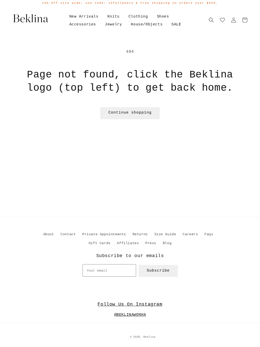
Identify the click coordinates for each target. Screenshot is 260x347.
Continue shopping (130, 113)
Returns (140, 234)
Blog (167, 243)
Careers (190, 234)
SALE (176, 24)
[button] (211, 20)
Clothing (138, 16)
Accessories (82, 24)
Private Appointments (104, 234)
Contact (68, 234)
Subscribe (158, 271)
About (48, 234)
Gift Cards (99, 243)
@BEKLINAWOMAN (130, 315)
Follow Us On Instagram (130, 304)
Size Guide (165, 234)
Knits (113, 16)
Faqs (208, 234)
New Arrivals (84, 16)
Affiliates (128, 243)
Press (150, 243)
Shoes (163, 16)
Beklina (149, 337)
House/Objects (146, 24)
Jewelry (113, 24)
